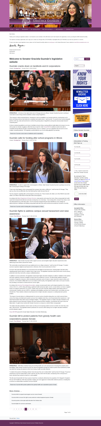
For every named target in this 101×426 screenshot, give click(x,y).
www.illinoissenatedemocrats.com (81, 42)
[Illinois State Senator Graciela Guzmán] (50, 13)
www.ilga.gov (52, 42)
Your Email (77, 158)
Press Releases (17, 216)
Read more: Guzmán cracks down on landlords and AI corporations (26, 133)
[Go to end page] (40, 408)
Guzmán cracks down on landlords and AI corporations (34, 66)
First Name (77, 146)
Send (76, 198)
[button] (17, 29)
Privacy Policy (81, 181)
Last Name (77, 152)
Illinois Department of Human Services (27, 198)
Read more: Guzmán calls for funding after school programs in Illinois (27, 206)
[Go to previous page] (12, 408)
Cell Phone (77, 164)
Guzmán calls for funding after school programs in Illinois (35, 138)
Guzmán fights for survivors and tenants (21, 403)
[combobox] (79, 59)
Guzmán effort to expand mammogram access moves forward (26, 394)
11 (36, 409)
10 (33, 409)
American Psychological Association (26, 285)
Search (87, 59)
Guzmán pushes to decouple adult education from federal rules (26, 400)
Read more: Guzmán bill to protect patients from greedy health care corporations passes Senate (33, 384)
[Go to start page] (10, 408)
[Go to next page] (38, 408)
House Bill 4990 (13, 312)
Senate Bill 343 (47, 127)
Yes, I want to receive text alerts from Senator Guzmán (81, 171)
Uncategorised (17, 68)
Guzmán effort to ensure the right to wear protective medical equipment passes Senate (32, 397)
